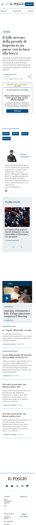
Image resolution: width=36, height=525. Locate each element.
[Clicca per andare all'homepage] (17, 478)
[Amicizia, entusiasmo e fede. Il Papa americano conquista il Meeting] (17, 293)
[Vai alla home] (17, 4)
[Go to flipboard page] (27, 485)
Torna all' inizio (24, 514)
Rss (5, 505)
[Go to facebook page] (7, 485)
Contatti (6, 495)
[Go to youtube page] (12, 485)
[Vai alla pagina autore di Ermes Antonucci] (11, 155)
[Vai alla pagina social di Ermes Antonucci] (6, 191)
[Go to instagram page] (22, 485)
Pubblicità (23, 495)
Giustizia (6, 32)
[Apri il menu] (2, 4)
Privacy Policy (9, 513)
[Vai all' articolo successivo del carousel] (20, 245)
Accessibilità (8, 520)
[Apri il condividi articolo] (30, 76)
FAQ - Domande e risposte (8, 500)
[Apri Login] (7, 4)
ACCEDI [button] (24, 90)
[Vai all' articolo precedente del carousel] (13, 245)
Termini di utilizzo (7, 516)
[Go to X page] (17, 485)
